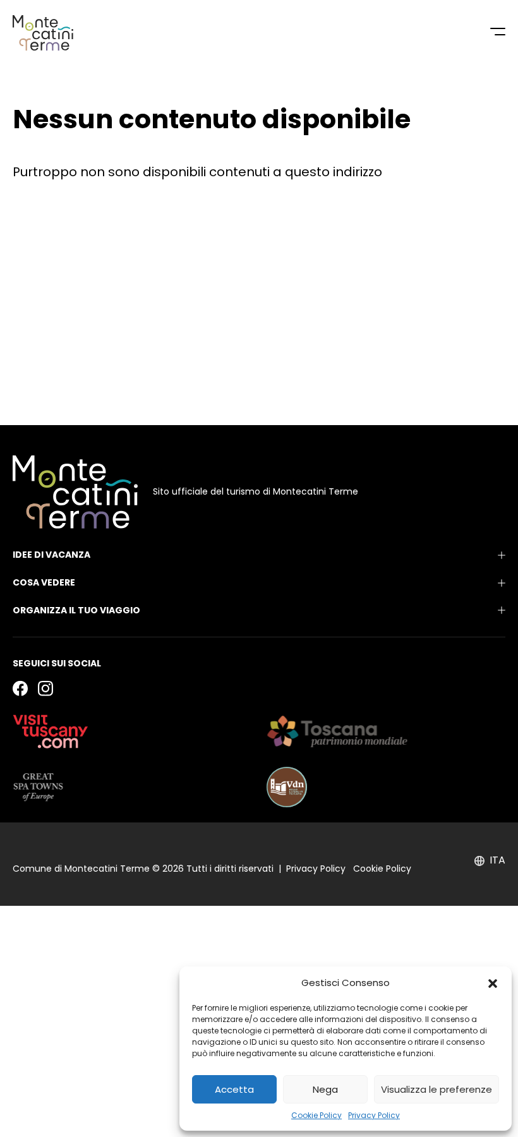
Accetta (234, 1089)
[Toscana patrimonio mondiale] (338, 731)
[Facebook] (20, 688)
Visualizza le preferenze (436, 1089)
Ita (497, 860)
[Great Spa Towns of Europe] (38, 787)
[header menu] (497, 33)
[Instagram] (45, 688)
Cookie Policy (316, 1115)
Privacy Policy (374, 1115)
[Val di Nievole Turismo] (287, 787)
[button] (492, 983)
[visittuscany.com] (50, 731)
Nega (325, 1089)
